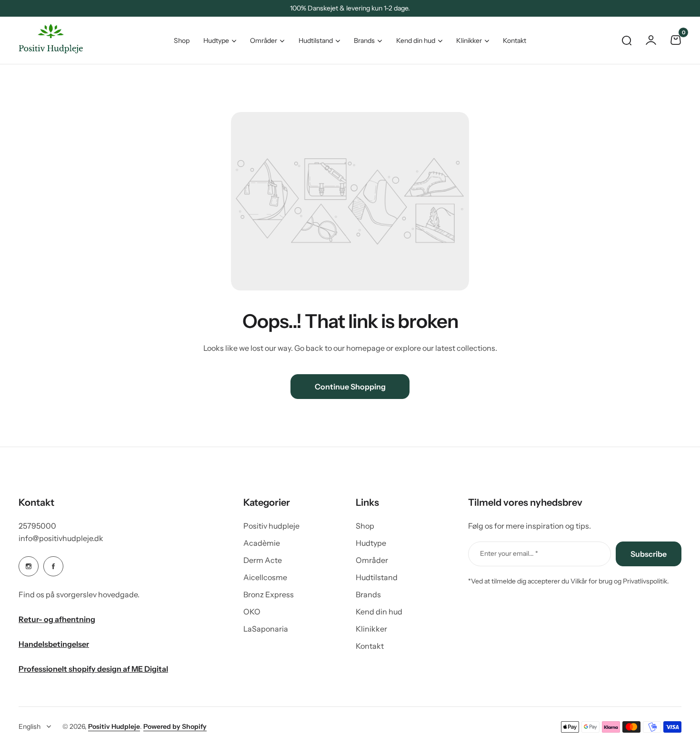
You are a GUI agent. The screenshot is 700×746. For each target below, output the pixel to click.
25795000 (37, 526)
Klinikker (469, 40)
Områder (263, 40)
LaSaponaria (265, 629)
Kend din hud (415, 40)
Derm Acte (262, 560)
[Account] (650, 40)
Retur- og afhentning (57, 619)
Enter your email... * (509, 553)
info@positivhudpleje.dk (61, 538)
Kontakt (370, 646)
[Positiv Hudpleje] (43, 40)
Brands (364, 40)
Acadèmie (261, 543)
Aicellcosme (265, 577)
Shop (365, 526)
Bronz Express (268, 594)
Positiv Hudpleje (114, 726)
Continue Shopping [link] (350, 386)
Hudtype (216, 40)
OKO (251, 611)
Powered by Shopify (175, 726)
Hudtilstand (316, 40)
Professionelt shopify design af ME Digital (93, 669)
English (29, 726)
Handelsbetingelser (54, 644)
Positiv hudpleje (271, 526)
